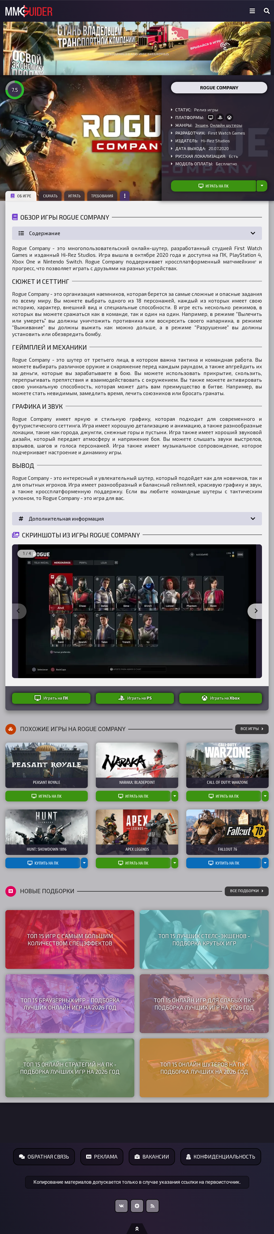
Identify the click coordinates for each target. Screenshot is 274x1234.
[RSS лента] (152, 1206)
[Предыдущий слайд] (17, 611)
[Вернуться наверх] (137, 1228)
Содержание (44, 233)
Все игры (250, 729)
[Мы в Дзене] (137, 1206)
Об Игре (24, 195)
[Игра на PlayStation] (220, 117)
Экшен (201, 125)
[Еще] (125, 196)
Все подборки (244, 891)
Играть (74, 195)
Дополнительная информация (66, 518)
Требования (102, 195)
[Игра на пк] (211, 117)
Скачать (50, 195)
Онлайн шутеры (226, 125)
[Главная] (28, 11)
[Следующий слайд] (256, 611)
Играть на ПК (217, 186)
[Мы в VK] (121, 1206)
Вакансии (155, 1156)
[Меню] (252, 11)
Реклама (105, 1156)
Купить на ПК (46, 863)
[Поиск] (267, 11)
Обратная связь (48, 1156)
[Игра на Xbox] (229, 117)
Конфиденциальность (224, 1156)
